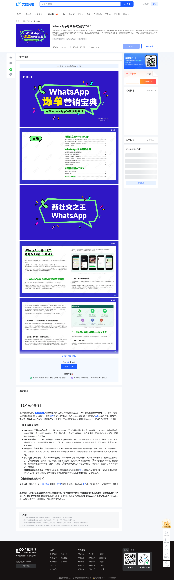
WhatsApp (71, 39)
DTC (59, 484)
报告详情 (37, 21)
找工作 (101, 554)
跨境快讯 (81, 558)
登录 (155, 4)
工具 (97, 416)
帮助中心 (64, 554)
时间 (81, 470)
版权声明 (64, 562)
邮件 (52, 416)
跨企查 (91, 554)
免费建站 (81, 569)
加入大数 (53, 565)
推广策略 (82, 39)
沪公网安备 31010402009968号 (105, 578)
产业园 (101, 565)
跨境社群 (92, 558)
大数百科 (81, 565)
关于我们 (53, 554)
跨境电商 (46, 484)
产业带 (101, 569)
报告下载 (26, 21)
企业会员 (53, 569)
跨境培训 (92, 562)
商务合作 (53, 558)
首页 (17, 21)
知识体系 (92, 565)
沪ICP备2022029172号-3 (82, 578)
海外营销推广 (59, 39)
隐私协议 (64, 558)
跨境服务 (102, 558)
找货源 (101, 562)
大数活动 (81, 554)
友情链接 (53, 562)
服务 (84, 484)
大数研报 (81, 562)
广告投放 (92, 569)
